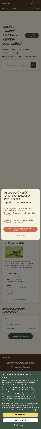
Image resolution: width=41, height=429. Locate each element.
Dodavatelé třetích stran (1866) (17, 394)
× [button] (38, 373)
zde (21, 222)
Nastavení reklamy (8, 408)
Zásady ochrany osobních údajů (26, 410)
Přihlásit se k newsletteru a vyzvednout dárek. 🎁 (20, 229)
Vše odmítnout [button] (20, 420)
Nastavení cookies (9, 410)
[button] (20, 425)
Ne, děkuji (20, 235)
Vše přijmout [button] (20, 415)
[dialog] (20, 400)
